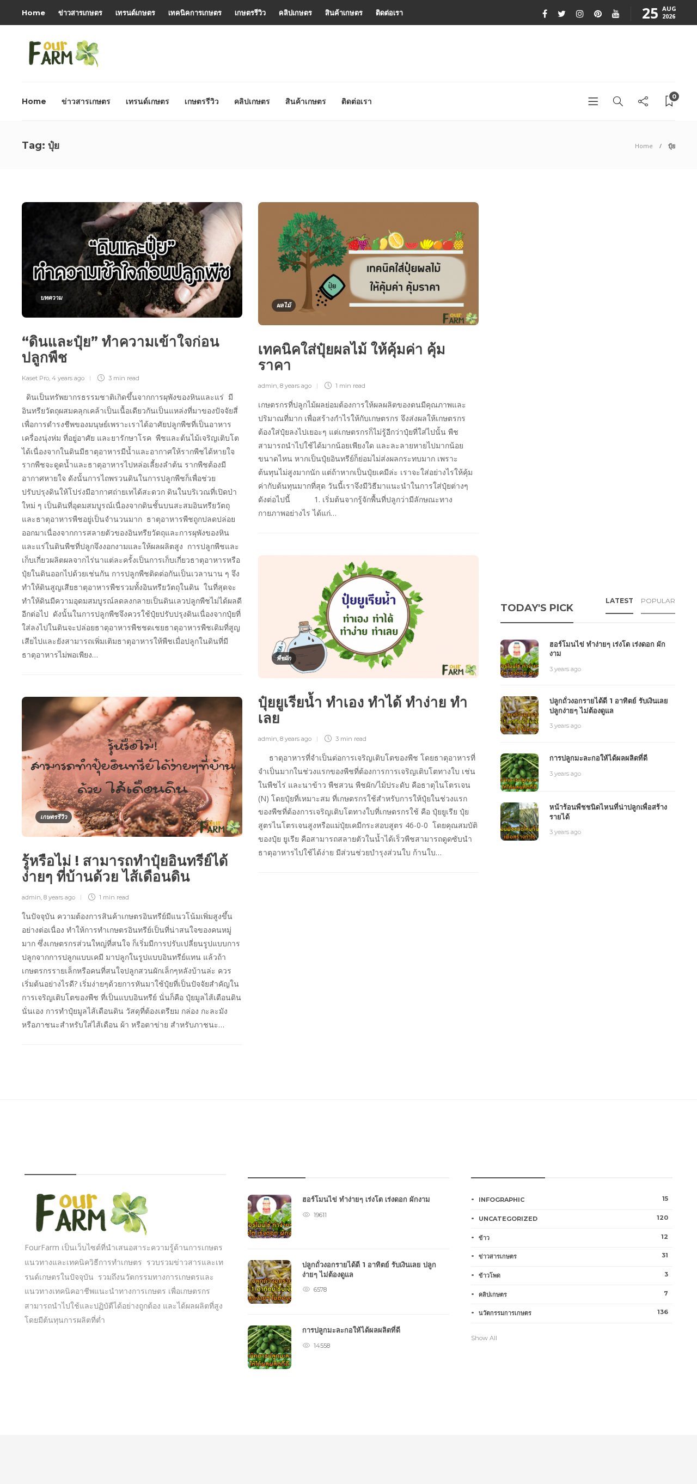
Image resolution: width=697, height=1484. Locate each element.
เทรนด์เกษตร (135, 12)
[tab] (619, 604)
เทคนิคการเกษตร (195, 12)
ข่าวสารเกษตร (80, 12)
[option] (348, 1287)
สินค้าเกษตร (344, 12)
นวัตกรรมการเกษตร (573, 1312)
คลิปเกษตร (295, 12)
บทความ (51, 297)
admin (267, 386)
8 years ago (295, 386)
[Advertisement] (582, 394)
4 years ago (68, 378)
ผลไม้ (284, 305)
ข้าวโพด (573, 1274)
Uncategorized (573, 1218)
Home (33, 12)
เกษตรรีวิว (250, 12)
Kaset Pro (35, 378)
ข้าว (573, 1237)
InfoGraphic (573, 1199)
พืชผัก (284, 658)
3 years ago (565, 669)
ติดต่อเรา (389, 12)
